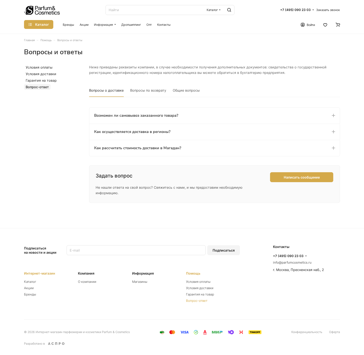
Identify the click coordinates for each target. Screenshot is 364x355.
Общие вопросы (186, 90)
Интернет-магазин (39, 273)
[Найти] (229, 10)
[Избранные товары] (325, 24)
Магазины (139, 282)
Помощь (193, 273)
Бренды (30, 294)
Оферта (334, 332)
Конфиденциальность (306, 332)
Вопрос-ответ (37, 87)
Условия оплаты (39, 67)
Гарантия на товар (41, 80)
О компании (87, 282)
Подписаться (224, 250)
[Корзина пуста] (338, 24)
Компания (86, 273)
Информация (143, 273)
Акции (29, 288)
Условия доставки (41, 74)
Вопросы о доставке (106, 90)
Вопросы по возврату (148, 90)
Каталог (30, 282)
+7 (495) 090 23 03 (295, 10)
